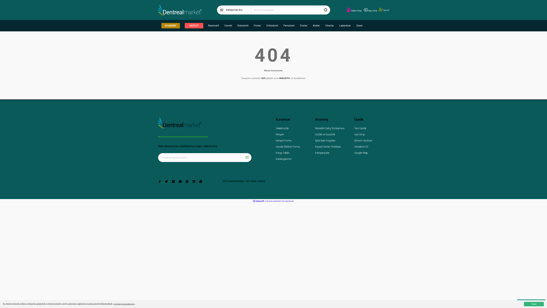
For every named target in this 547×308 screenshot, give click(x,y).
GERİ (263, 78)
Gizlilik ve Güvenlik (325, 134)
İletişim (280, 134)
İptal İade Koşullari (325, 140)
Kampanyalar (322, 152)
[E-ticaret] (273, 201)
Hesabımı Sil (361, 146)
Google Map (361, 152)
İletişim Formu (284, 140)
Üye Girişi (359, 134)
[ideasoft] (258, 201)
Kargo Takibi (282, 152)
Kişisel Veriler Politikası (328, 146)
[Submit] (247, 157)
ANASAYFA (284, 78)
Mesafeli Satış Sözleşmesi (329, 128)
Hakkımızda (282, 128)
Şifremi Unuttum (363, 140)
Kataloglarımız (284, 158)
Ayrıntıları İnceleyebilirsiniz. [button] (124, 304)
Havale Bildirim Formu (288, 146)
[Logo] (180, 10)
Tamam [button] (534, 304)
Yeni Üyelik (360, 128)
